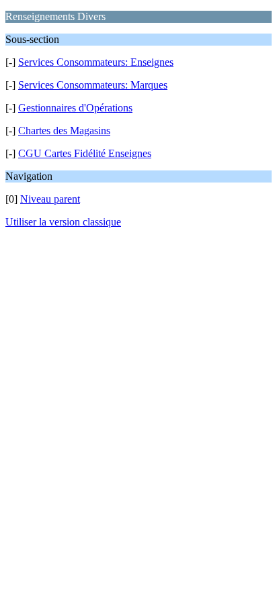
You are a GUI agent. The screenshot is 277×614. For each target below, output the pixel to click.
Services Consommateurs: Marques (92, 85)
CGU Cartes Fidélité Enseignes (84, 153)
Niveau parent (50, 199)
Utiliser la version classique (63, 221)
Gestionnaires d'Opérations (75, 107)
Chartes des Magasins (64, 130)
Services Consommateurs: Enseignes (95, 62)
